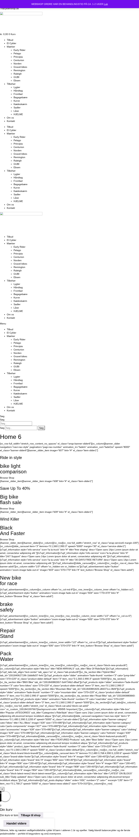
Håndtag (18, 90)
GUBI (16, 77)
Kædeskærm (20, 104)
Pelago (17, 53)
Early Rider (19, 50)
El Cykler (11, 43)
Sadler (17, 107)
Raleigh (18, 73)
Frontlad (18, 94)
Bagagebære (20, 97)
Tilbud (10, 40)
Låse (16, 111)
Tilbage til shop (31, 815)
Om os (10, 117)
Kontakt (11, 121)
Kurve (17, 100)
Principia (18, 56)
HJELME (18, 114)
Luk (106, 4)
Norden (18, 63)
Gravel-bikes (20, 67)
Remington (19, 70)
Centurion (19, 60)
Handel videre (16, 823)
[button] (69, 323)
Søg (2, 416)
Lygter (17, 87)
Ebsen (17, 80)
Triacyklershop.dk (9, 8)
